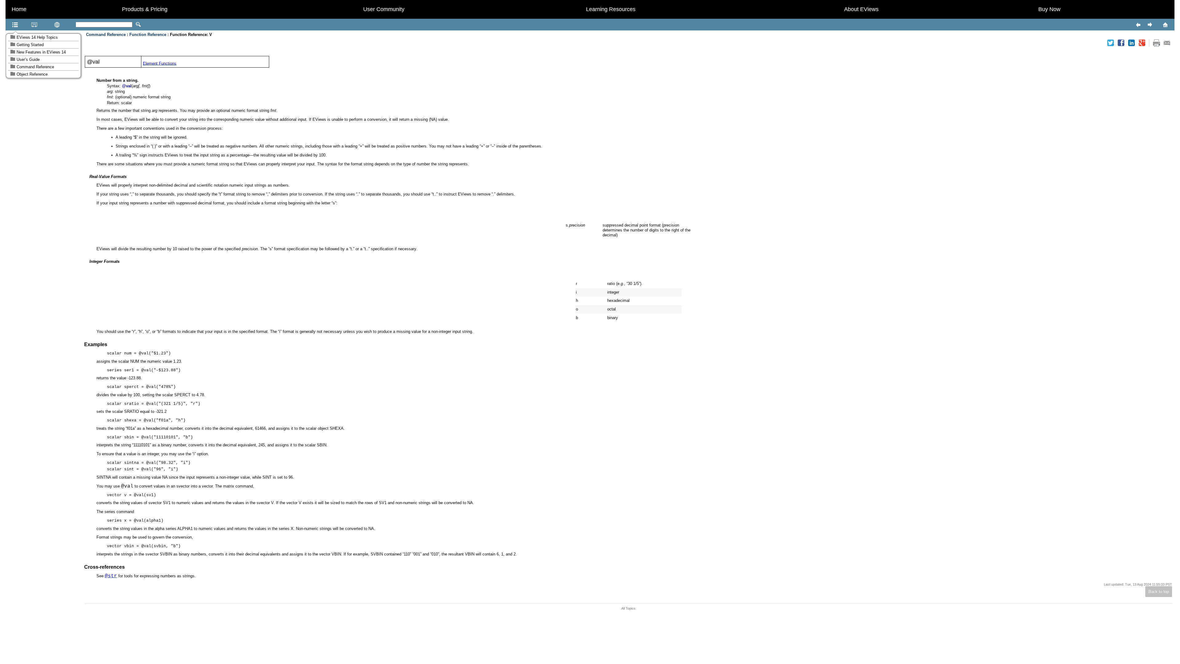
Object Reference (32, 74)
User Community (383, 9)
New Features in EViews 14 (41, 52)
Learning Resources (610, 9)
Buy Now (1049, 9)
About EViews (861, 9)
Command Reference (35, 67)
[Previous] (1138, 24)
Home (19, 9)
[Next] (1149, 24)
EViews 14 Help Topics (37, 37)
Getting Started (30, 44)
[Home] (1157, 24)
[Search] (138, 24)
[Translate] (47, 24)
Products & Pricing (144, 9)
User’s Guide (28, 59)
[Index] (26, 24)
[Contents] (7, 24)
